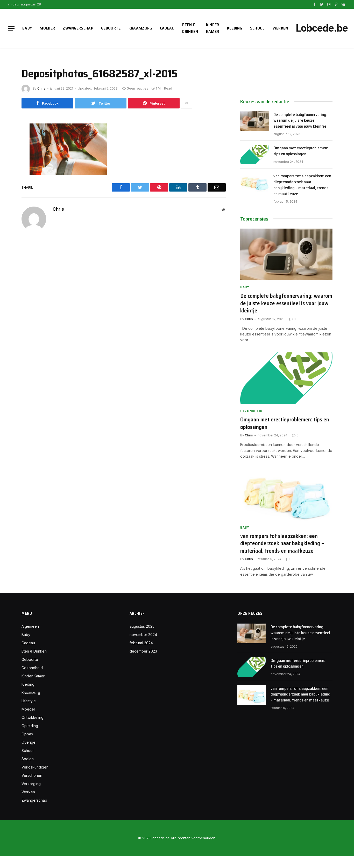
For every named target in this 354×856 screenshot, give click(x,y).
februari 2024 (141, 643)
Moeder (47, 28)
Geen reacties (137, 88)
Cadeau (167, 28)
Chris (41, 88)
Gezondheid (251, 411)
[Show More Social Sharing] (186, 103)
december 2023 (143, 651)
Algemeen (30, 626)
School (257, 28)
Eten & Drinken (190, 28)
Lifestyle (29, 701)
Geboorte (111, 28)
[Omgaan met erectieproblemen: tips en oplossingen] (254, 154)
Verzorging (31, 783)
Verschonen (32, 775)
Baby (27, 28)
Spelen (28, 759)
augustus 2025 (142, 626)
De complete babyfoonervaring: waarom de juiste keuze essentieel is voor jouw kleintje (300, 121)
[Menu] (11, 28)
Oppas (27, 734)
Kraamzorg (140, 28)
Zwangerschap (78, 28)
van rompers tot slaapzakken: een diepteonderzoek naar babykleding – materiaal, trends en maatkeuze (302, 185)
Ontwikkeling (33, 717)
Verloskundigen (35, 767)
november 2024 (143, 634)
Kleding (234, 28)
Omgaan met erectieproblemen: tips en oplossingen (300, 151)
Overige (29, 742)
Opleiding (30, 725)
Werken (280, 28)
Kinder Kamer (212, 28)
